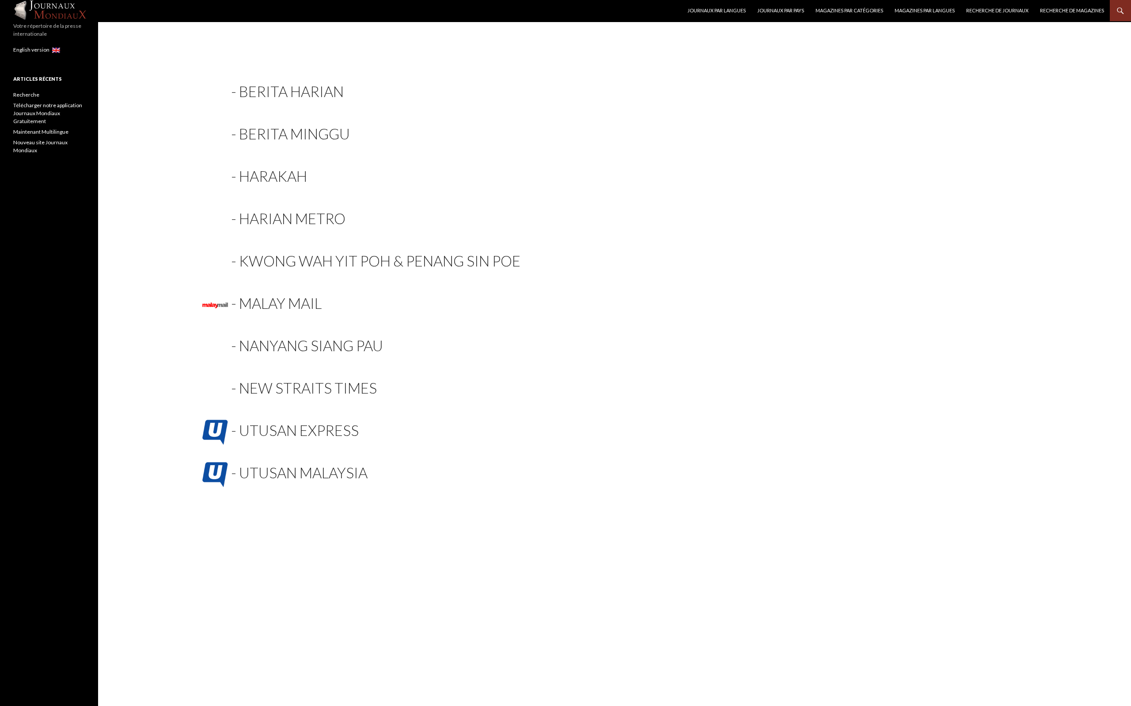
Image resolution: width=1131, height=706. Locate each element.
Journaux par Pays (780, 10)
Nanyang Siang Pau (311, 345)
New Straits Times (308, 388)
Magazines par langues (925, 10)
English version (32, 49)
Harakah (273, 176)
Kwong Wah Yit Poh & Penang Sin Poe (379, 261)
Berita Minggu (294, 134)
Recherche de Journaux (997, 10)
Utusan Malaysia (303, 472)
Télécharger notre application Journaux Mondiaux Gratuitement (47, 113)
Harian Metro (292, 218)
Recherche (26, 94)
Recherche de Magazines (1072, 10)
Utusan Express (299, 430)
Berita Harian (291, 91)
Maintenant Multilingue (40, 131)
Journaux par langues (716, 10)
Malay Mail (280, 303)
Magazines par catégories (849, 10)
